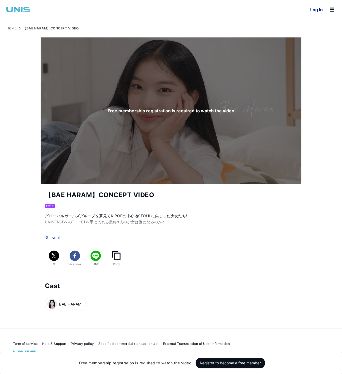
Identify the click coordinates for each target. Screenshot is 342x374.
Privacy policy (82, 344)
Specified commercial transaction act (128, 344)
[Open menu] (332, 10)
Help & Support (54, 344)
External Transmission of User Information (196, 344)
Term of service (25, 344)
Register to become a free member (230, 363)
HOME (11, 28)
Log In (316, 9)
